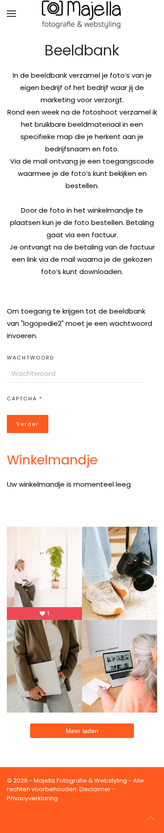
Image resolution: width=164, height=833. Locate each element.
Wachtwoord (30, 357)
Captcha (24, 398)
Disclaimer (95, 789)
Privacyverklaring (32, 798)
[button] (11, 14)
